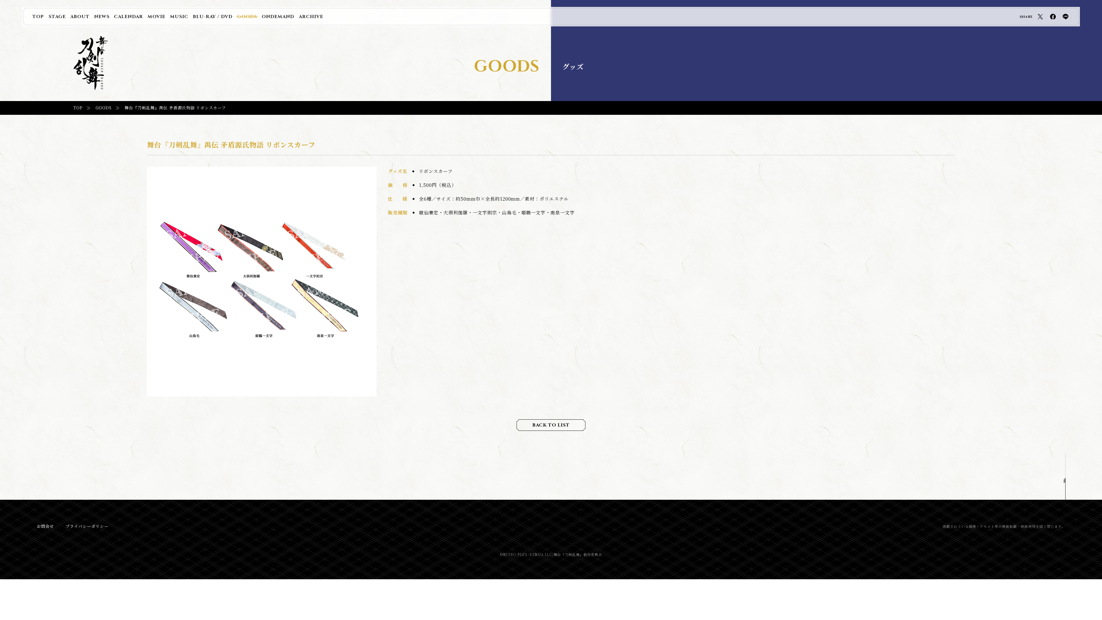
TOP (78, 108)
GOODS (104, 108)
